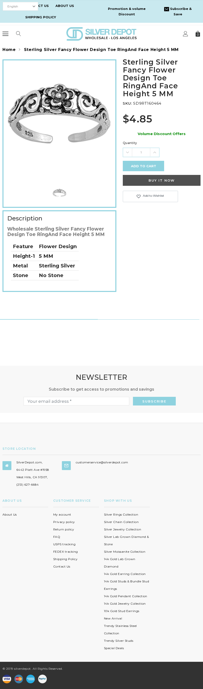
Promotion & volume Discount (127, 11)
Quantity (130, 143)
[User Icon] (185, 33)
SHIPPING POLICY (40, 17)
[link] (59, 193)
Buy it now (162, 180)
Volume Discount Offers (162, 133)
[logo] (101, 33)
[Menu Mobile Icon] (5, 34)
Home (9, 49)
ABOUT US (64, 6)
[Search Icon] (18, 33)
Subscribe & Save (180, 11)
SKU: (127, 103)
